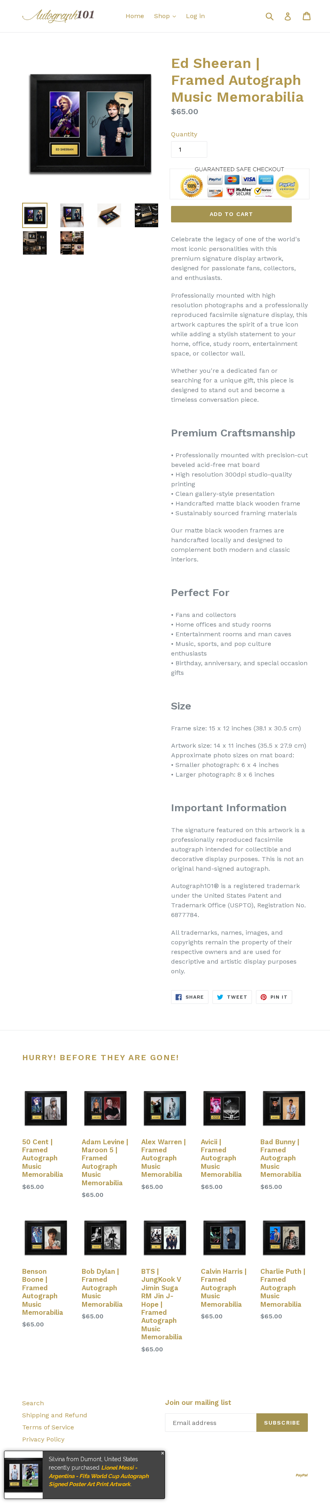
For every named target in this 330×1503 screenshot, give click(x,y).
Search (33, 1403)
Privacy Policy (43, 1439)
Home (135, 16)
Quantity (184, 134)
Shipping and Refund (54, 1415)
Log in (195, 16)
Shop (163, 16)
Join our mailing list (198, 1402)
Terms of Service (48, 1427)
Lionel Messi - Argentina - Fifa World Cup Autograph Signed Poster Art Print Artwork (98, 1475)
